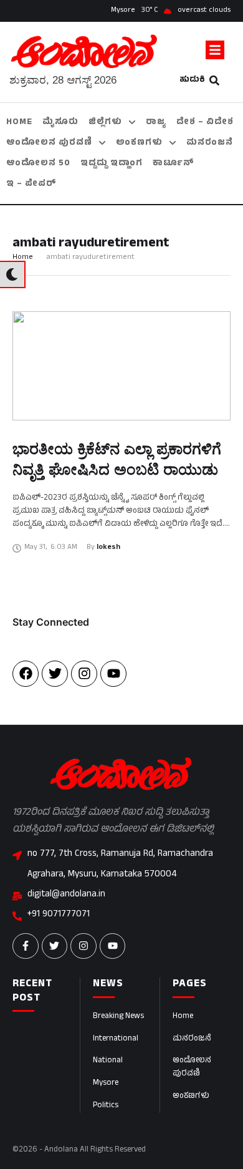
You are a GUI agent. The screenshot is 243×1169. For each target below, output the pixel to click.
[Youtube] (113, 674)
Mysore (105, 1083)
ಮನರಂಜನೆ (192, 1039)
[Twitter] (55, 674)
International (115, 1039)
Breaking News (118, 1017)
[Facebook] (25, 674)
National (108, 1061)
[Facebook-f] (25, 946)
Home (22, 258)
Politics (105, 1106)
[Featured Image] (121, 365)
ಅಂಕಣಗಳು (191, 1097)
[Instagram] (84, 674)
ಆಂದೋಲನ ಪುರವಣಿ (192, 1067)
